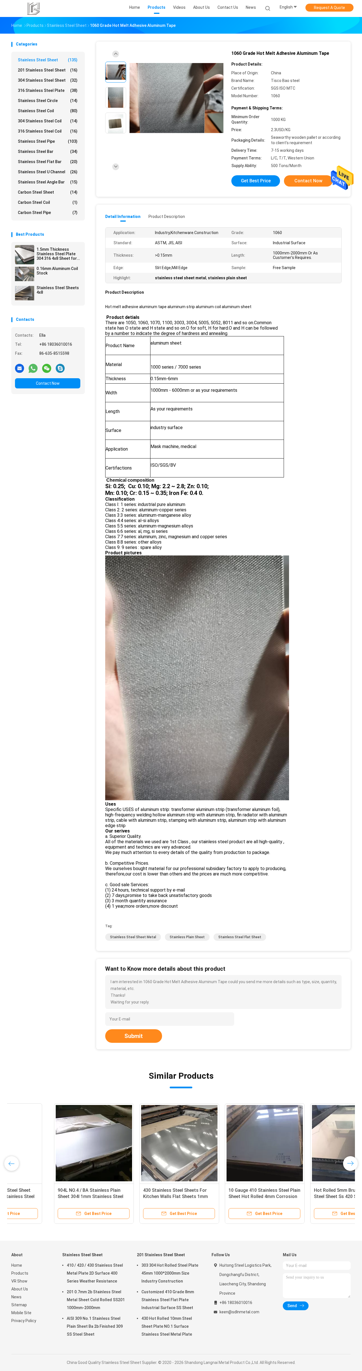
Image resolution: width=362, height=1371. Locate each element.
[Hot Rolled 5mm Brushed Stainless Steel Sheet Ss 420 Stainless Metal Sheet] (307, 1143)
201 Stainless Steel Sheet (47, 70)
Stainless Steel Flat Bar (47, 161)
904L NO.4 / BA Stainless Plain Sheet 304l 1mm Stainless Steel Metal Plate (48, 1196)
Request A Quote (329, 7)
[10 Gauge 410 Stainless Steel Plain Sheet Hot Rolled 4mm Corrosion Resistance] (222, 1143)
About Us (19, 1289)
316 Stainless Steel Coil (47, 131)
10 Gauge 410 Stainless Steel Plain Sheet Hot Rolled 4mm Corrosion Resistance (222, 1196)
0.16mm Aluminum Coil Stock (57, 270)
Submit (133, 1036)
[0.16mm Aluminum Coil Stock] (24, 274)
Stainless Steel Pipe (47, 141)
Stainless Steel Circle (47, 100)
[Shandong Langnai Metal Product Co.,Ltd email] (19, 368)
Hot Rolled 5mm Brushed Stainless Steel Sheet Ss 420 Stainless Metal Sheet (307, 1196)
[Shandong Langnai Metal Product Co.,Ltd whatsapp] (33, 368)
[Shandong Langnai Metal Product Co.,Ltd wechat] (46, 368)
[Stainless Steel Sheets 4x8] (24, 293)
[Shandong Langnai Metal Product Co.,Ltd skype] (60, 368)
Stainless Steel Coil (47, 111)
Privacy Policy (23, 1320)
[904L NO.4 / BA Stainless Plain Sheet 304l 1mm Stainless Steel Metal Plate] (51, 1143)
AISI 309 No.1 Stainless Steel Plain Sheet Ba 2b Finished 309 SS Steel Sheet (95, 1326)
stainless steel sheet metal (133, 937)
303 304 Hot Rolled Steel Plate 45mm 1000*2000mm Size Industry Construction (169, 1273)
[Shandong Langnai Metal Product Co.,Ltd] (33, 8)
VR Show (19, 1281)
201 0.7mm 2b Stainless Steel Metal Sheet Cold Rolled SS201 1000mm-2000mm (96, 1300)
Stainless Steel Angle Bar (47, 182)
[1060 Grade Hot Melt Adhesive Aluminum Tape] (176, 98)
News (16, 1297)
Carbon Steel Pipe (47, 212)
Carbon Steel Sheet (47, 192)
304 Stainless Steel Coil (47, 121)
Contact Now (48, 383)
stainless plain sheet (187, 937)
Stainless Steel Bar (47, 151)
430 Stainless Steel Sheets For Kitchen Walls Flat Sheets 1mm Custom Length (132, 1196)
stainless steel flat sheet (239, 937)
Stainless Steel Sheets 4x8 (57, 290)
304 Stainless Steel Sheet (47, 80)
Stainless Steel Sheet (47, 60)
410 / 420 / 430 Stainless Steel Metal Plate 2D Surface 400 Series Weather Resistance (95, 1273)
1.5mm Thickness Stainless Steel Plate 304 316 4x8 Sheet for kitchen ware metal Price (56, 254)
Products (19, 1273)
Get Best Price (256, 180)
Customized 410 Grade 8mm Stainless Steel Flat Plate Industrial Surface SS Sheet (167, 1300)
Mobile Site (21, 1313)
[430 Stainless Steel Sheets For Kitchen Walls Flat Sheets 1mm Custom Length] (136, 1143)
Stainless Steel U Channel (47, 172)
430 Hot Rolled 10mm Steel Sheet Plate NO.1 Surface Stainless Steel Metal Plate (166, 1326)
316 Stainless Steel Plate (47, 90)
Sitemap (19, 1305)
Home (16, 1265)
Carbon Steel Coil (47, 202)
